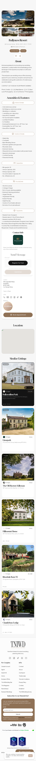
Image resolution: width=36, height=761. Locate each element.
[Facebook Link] (14, 297)
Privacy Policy (22, 717)
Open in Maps (7, 291)
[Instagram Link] (11, 297)
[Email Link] (26, 658)
